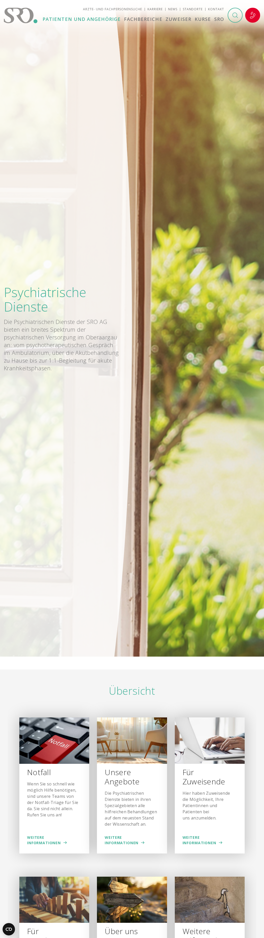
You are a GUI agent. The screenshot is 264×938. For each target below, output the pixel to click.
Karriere (155, 9)
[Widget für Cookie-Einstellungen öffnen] (9, 929)
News (172, 9)
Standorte (193, 9)
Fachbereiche (143, 19)
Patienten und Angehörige (82, 19)
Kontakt (216, 9)
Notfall (252, 15)
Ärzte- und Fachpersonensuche (112, 9)
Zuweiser (178, 19)
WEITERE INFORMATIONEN (44, 840)
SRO (219, 19)
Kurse (203, 19)
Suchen (235, 15)
